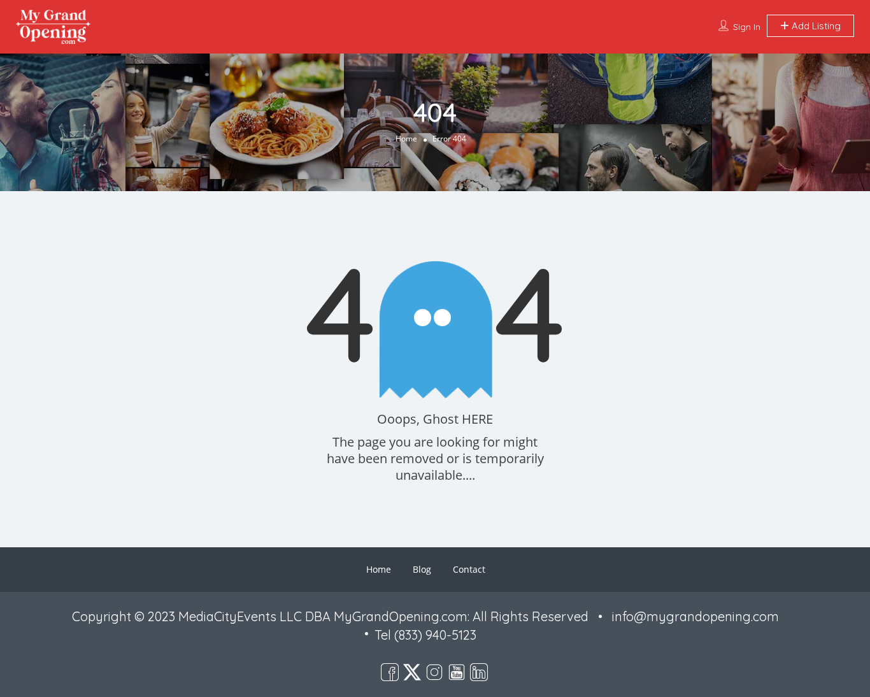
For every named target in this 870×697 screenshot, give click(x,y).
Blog (422, 569)
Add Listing (815, 26)
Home (406, 138)
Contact (469, 569)
